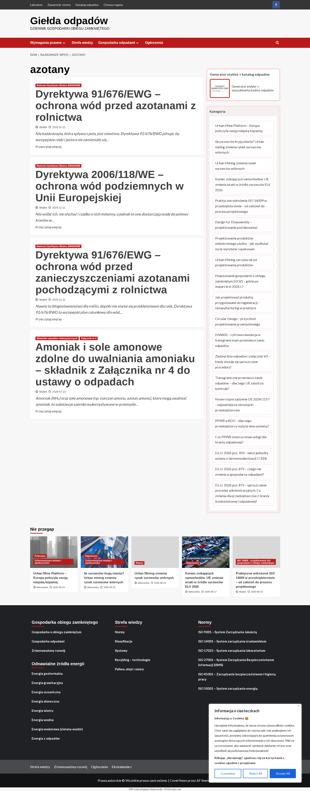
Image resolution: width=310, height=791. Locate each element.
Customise (228, 773)
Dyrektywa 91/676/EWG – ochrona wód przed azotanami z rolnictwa (115, 105)
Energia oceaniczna (46, 692)
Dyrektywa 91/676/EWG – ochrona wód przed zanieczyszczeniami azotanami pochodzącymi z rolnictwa (112, 272)
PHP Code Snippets (139, 789)
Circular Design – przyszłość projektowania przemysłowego (241, 322)
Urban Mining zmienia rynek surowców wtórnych (239, 166)
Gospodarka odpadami (116, 42)
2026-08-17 (211, 591)
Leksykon (36, 5)
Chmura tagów (113, 5)
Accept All (283, 773)
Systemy (121, 650)
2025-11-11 (58, 127)
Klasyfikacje (123, 641)
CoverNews (178, 780)
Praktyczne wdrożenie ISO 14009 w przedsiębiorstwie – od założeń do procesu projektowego (241, 206)
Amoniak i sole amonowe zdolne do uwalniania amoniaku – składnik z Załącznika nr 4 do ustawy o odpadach (115, 364)
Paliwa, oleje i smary (129, 669)
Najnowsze (91, 556)
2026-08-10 (257, 591)
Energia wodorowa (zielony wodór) (57, 729)
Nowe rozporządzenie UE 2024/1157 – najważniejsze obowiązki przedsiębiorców (242, 405)
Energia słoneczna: (46, 701)
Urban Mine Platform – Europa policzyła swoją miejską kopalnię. (239, 128)
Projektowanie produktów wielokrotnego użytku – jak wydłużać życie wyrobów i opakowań (241, 244)
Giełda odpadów (69, 20)
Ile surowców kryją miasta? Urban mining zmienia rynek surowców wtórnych (239, 147)
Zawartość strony (59, 5)
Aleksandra (42, 587)
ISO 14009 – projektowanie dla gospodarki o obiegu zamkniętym (255, 561)
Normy (120, 632)
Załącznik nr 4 (88, 338)
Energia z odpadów (46, 738)
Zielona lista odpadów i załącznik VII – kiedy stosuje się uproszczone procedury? (242, 362)
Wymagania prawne (46, 42)
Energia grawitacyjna (47, 683)
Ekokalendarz (122, 767)
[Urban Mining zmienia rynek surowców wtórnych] (155, 552)
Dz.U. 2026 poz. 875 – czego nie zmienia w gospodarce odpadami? (240, 472)
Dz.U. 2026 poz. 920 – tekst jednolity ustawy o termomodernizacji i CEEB (241, 456)
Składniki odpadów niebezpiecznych (57, 338)
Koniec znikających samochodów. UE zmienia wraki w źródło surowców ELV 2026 (242, 185)
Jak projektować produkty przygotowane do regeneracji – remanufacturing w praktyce (241, 303)
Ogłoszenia (154, 42)
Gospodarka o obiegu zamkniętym (56, 632)
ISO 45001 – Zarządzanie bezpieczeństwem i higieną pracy (237, 676)
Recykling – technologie (132, 660)
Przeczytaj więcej (48, 146)
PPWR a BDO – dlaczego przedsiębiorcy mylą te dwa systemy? (242, 424)
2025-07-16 (59, 391)
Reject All (255, 773)
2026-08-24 (59, 587)
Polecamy (40, 556)
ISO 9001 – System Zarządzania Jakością (227, 632)
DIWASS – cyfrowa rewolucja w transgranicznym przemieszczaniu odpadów (239, 340)
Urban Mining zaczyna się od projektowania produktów (241, 263)
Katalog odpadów (87, 5)
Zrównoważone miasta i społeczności (48, 561)
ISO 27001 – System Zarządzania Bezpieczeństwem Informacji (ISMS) (236, 662)
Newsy (139, 563)
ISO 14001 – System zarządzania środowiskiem (232, 641)
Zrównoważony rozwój (48, 650)
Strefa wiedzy (82, 42)
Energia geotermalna (47, 673)
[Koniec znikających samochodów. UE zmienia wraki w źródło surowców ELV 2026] (205, 552)
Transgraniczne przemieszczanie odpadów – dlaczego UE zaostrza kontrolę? (240, 383)
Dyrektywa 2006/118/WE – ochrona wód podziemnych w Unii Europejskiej (109, 186)
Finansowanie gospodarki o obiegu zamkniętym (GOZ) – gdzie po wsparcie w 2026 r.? (241, 281)
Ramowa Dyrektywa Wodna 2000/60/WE (58, 85)
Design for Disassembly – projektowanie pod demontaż (239, 225)
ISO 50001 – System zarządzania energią (227, 688)
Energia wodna (43, 720)
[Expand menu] (64, 43)
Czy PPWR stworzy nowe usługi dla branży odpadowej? (241, 440)
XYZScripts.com (172, 789)
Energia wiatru (42, 710)
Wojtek (43, 127)
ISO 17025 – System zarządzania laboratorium (231, 650)
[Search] (277, 43)
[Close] (299, 706)
